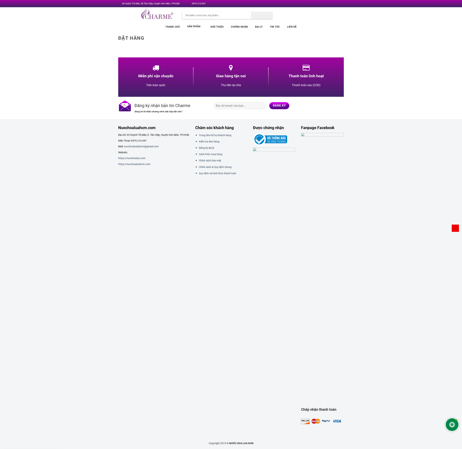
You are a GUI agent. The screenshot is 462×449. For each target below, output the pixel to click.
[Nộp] (262, 15)
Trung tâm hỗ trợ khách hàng (215, 135)
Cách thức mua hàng (210, 154)
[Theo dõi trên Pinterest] (337, 4)
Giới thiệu (217, 26)
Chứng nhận (239, 26)
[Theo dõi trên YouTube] (340, 4)
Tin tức (275, 26)
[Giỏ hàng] (455, 228)
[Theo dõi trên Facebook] (323, 4)
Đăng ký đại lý (206, 147)
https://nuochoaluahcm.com (134, 164)
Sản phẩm (193, 26)
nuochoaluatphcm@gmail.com (141, 146)
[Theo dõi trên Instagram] (327, 4)
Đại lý (259, 26)
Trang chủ (172, 26)
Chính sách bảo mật (210, 160)
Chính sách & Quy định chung (215, 167)
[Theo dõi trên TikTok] (326, 105)
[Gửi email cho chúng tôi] (334, 4)
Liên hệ (292, 26)
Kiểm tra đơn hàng (209, 141)
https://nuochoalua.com (131, 158)
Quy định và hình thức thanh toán (217, 173)
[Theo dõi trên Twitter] (330, 4)
